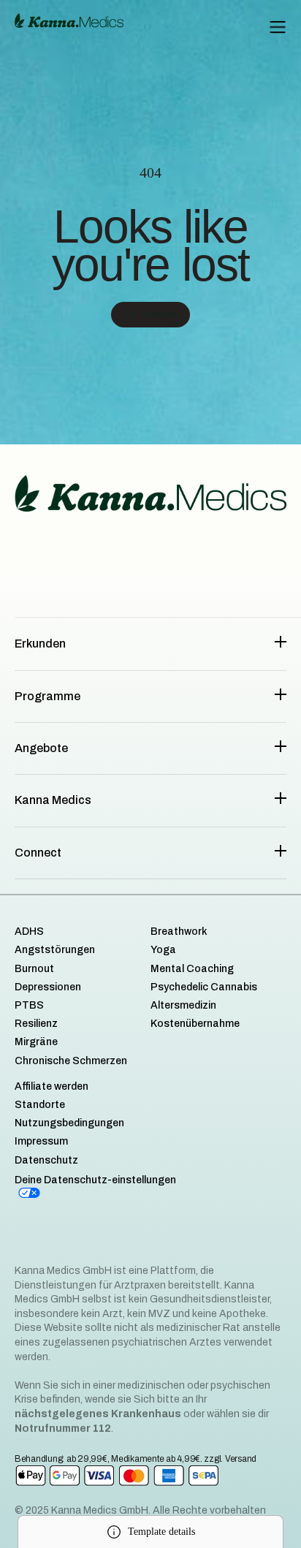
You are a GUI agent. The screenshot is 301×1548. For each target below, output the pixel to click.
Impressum (41, 1141)
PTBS (29, 1005)
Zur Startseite (150, 313)
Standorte (40, 1104)
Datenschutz (46, 1160)
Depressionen (48, 987)
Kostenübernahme (195, 1023)
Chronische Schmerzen (71, 1060)
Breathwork (178, 931)
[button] (277, 27)
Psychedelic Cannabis (203, 987)
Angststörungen (55, 949)
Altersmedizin (183, 1005)
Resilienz (36, 1023)
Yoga (163, 949)
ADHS (29, 931)
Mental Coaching (192, 968)
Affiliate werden (51, 1086)
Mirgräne (36, 1041)
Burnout (34, 968)
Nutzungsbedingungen (69, 1123)
